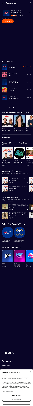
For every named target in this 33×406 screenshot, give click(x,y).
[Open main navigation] (3, 3)
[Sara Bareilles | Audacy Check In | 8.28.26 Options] (27, 218)
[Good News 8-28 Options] (27, 182)
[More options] (30, 12)
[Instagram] (13, 353)
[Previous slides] (26, 112)
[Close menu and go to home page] (11, 3)
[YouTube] (10, 353)
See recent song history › (8, 107)
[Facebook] (6, 353)
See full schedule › (6, 137)
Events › (4, 368)
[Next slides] (29, 112)
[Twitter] (3, 353)
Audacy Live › (6, 365)
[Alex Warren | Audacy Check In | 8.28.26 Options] (27, 209)
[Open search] (30, 3)
